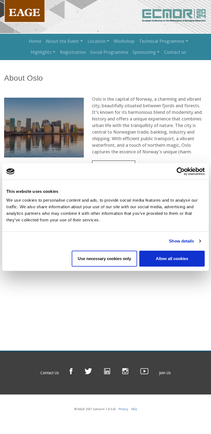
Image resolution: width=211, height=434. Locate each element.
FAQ (134, 409)
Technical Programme (161, 41)
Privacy (123, 409)
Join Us (165, 373)
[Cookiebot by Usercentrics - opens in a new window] (181, 171)
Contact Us (49, 373)
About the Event (62, 41)
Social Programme (109, 52)
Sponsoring (144, 52)
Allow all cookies (172, 258)
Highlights (41, 52)
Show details (181, 241)
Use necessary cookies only (104, 258)
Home (35, 41)
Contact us (175, 52)
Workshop (124, 41)
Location (96, 41)
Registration (73, 52)
